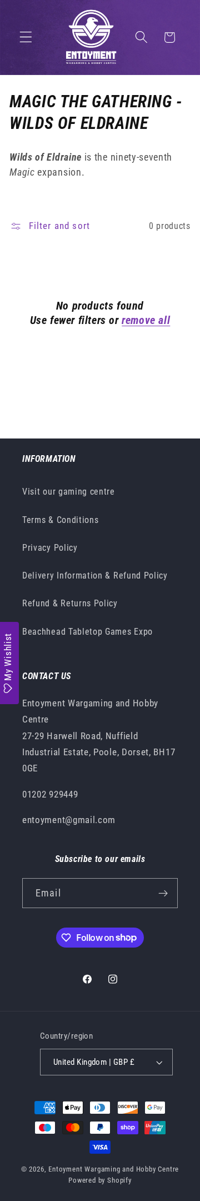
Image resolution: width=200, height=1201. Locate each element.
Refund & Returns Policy (70, 603)
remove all (146, 320)
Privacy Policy (50, 547)
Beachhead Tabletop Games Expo (87, 631)
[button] (26, 37)
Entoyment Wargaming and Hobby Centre (113, 1169)
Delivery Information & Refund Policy (95, 575)
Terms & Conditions (60, 520)
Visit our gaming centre (68, 491)
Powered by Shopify (100, 1180)
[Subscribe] (163, 893)
